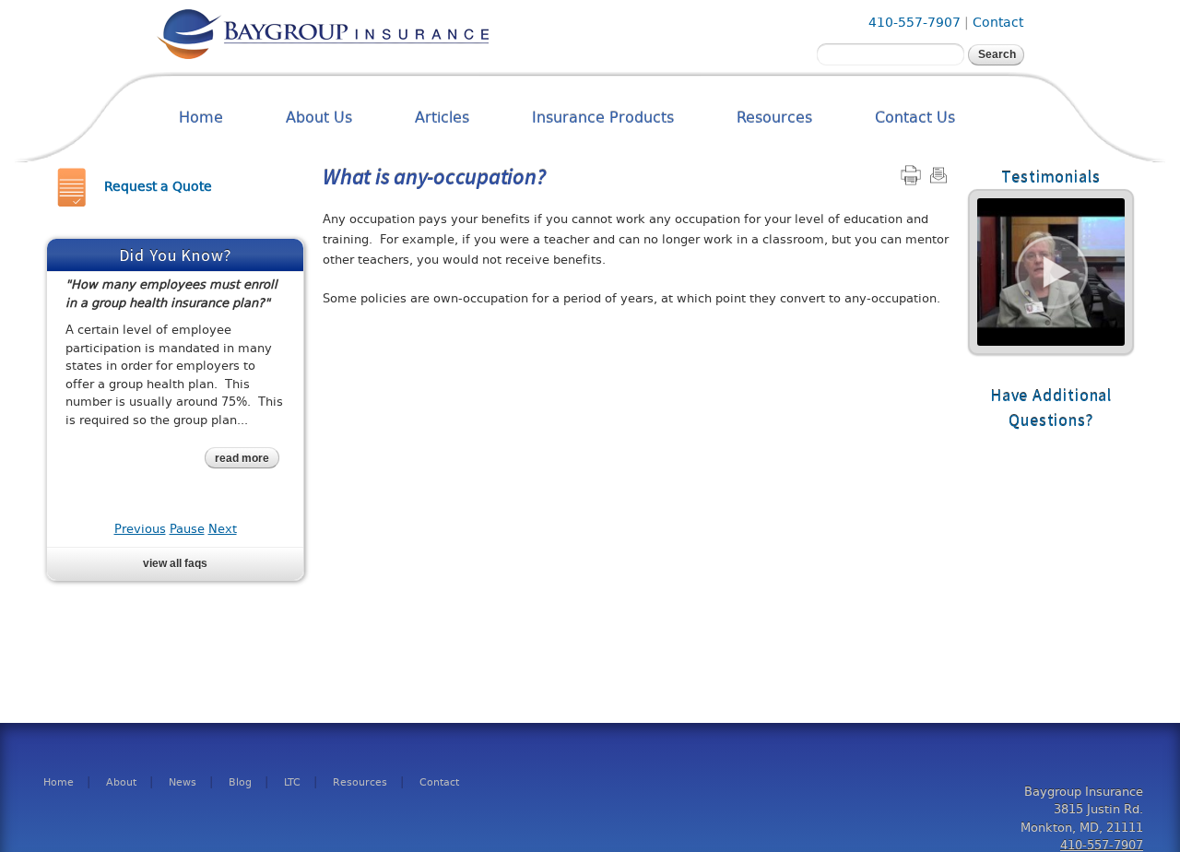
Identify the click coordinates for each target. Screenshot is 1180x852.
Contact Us (915, 117)
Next (222, 529)
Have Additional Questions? (1051, 408)
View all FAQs (175, 563)
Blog (240, 782)
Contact (998, 22)
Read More (1051, 272)
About (121, 782)
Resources (774, 117)
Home (201, 117)
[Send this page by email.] (938, 175)
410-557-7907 (914, 22)
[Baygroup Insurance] (322, 54)
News (182, 782)
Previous (140, 529)
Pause (187, 529)
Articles (442, 117)
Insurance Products (603, 117)
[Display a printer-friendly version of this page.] (911, 175)
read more (242, 458)
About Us (319, 117)
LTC (292, 782)
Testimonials (1051, 176)
